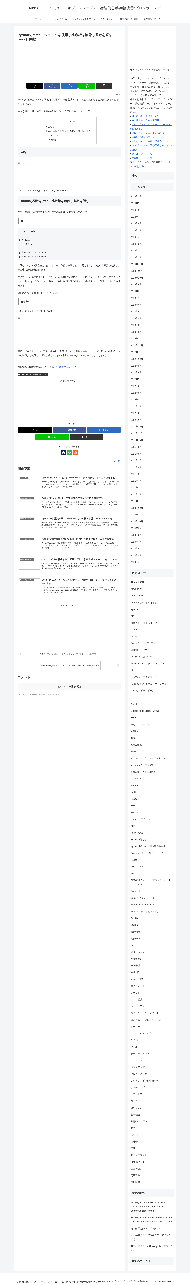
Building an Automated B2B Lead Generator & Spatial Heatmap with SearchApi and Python (148, 1206)
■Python (52, 127)
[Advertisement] (69, 61)
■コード (54, 135)
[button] (104, 86)
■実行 (53, 139)
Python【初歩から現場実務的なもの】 (34, 374)
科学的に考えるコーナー (144, 137)
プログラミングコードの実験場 (148, 133)
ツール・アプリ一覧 (142, 154)
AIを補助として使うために (145, 116)
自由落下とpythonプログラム (146, 1228)
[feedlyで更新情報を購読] (69, 452)
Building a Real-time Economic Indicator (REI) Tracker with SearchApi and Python (152, 1219)
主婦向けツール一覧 (142, 158)
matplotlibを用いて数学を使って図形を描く (151, 1237)
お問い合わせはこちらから (66, 366)
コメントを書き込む (69, 686)
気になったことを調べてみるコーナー (151, 141)
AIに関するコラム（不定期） (147, 120)
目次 (65, 121)
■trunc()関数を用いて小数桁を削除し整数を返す (70, 131)
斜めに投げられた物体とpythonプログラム (152, 1248)
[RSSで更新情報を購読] (75, 452)
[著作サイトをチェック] (63, 452)
